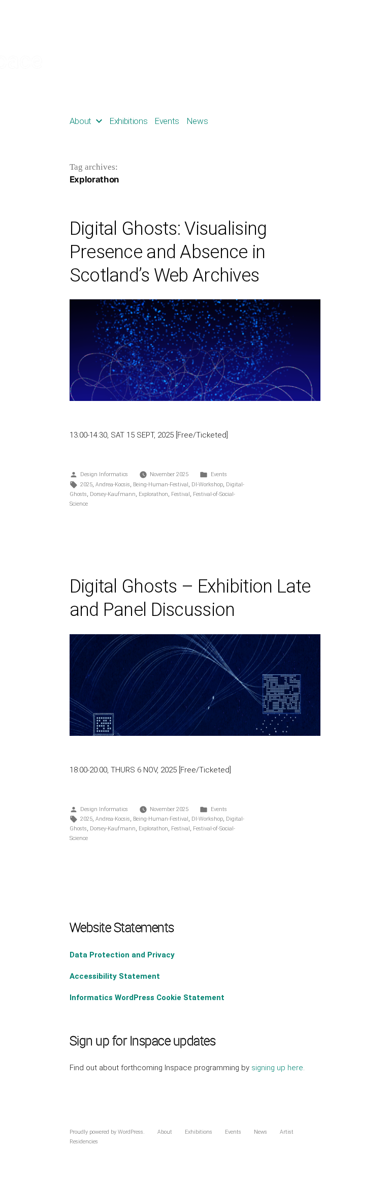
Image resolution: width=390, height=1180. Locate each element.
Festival (180, 494)
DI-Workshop (207, 484)
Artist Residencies (247, 121)
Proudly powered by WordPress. (108, 1132)
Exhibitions (128, 121)
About (80, 121)
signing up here (277, 1067)
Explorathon (153, 494)
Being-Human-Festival (160, 484)
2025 (86, 484)
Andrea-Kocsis (112, 484)
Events (167, 121)
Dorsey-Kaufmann (113, 494)
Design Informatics (104, 474)
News (197, 121)
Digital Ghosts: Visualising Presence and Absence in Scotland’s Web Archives (168, 252)
